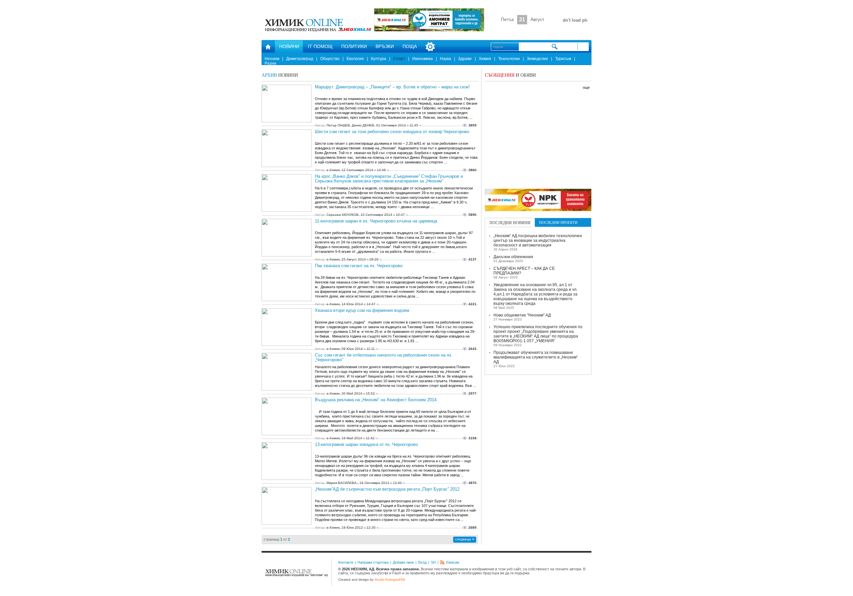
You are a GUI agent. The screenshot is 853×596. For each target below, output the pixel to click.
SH (433, 562)
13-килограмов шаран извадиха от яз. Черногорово (366, 444)
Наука (445, 58)
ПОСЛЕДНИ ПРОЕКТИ (558, 222)
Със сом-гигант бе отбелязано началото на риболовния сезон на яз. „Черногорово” (383, 357)
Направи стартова (373, 562)
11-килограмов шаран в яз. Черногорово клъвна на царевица (376, 221)
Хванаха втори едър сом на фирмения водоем (362, 310)
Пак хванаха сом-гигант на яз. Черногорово (359, 265)
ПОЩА (410, 46)
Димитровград (299, 58)
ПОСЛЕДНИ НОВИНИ (509, 222)
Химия (485, 58)
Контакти (345, 562)
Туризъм (563, 58)
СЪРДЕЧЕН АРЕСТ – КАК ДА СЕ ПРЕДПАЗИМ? (524, 270)
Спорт (399, 58)
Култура (378, 58)
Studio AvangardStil (390, 579)
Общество (330, 58)
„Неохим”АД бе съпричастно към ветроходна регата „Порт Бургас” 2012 (387, 489)
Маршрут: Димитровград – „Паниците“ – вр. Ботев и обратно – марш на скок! (392, 87)
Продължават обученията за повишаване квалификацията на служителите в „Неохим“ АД (535, 357)
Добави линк (403, 562)
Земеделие (537, 58)
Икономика (422, 58)
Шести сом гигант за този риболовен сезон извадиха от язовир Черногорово (392, 131)
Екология (355, 58)
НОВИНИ (289, 46)
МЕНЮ (430, 46)
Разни (270, 63)
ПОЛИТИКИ (354, 46)
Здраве (465, 58)
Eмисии (452, 562)
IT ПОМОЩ (320, 46)
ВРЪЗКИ (385, 46)
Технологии (509, 58)
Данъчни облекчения (513, 256)
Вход (422, 562)
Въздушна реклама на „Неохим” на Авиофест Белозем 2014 (375, 400)
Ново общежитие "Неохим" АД (522, 315)
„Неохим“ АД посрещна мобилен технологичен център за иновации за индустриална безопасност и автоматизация (537, 240)
